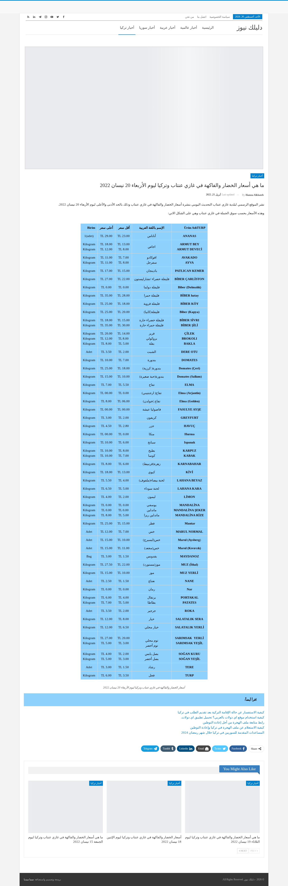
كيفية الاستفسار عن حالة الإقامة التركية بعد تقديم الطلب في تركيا (221, 712)
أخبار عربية (167, 27)
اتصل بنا (201, 16)
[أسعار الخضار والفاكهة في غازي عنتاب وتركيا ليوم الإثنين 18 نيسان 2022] (144, 807)
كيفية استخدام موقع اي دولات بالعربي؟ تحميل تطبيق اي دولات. (222, 717)
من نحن (189, 16)
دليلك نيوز (249, 27)
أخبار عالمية (188, 27)
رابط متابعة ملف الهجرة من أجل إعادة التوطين (233, 722)
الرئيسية (208, 27)
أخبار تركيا (127, 27)
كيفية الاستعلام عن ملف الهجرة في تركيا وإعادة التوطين (227, 727)
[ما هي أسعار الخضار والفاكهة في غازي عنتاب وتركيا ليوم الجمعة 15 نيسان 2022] (65, 807)
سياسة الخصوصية (220, 16)
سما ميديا (29, 879)
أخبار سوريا (147, 27)
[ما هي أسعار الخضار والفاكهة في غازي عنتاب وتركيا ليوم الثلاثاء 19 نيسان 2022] (222, 807)
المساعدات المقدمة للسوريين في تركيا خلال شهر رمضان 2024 (222, 732)
